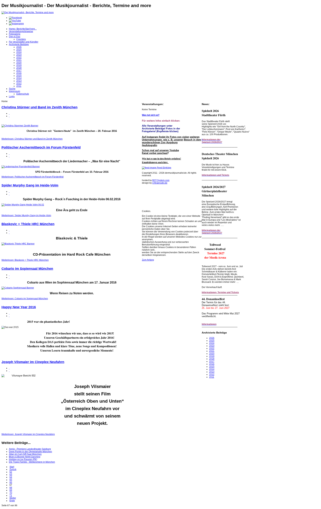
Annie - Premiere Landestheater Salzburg (30, 449)
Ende (12, 500)
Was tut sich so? (150, 115)
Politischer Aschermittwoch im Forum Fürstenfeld (41, 147)
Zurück (12, 469)
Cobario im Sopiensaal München (27, 268)
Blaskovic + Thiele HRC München (27, 224)
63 (10, 474)
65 (10, 480)
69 (10, 490)
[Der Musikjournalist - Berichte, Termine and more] (27, 12)
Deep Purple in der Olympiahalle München (30, 451)
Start (11, 466)
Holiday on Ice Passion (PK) (23, 459)
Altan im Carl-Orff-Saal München (25, 454)
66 (10, 482)
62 (10, 472)
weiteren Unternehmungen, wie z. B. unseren (171, 138)
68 (10, 487)
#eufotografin (149, 145)
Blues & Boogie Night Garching (24, 456)
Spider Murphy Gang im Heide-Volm (29, 185)
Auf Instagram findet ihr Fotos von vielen (165, 137)
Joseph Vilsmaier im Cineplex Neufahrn (32, 362)
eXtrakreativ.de (159, 183)
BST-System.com (160, 180)
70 (10, 493)
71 (10, 495)
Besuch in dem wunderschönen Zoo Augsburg (171, 141)
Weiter (12, 498)
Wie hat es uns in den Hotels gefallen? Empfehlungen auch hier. (161, 160)
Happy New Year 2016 (18, 307)
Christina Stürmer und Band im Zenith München (39, 107)
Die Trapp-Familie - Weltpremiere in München (32, 462)
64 (10, 477)
